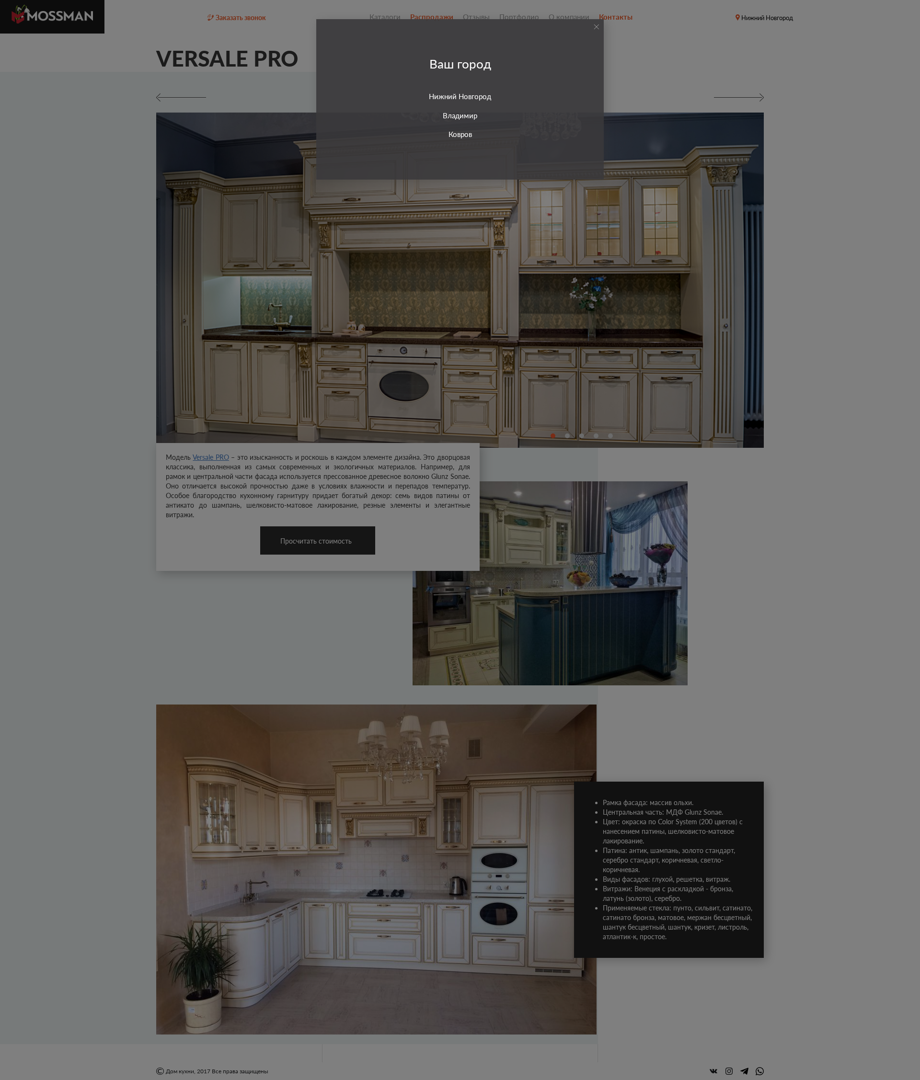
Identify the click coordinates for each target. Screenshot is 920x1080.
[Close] (596, 27)
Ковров (460, 134)
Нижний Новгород (460, 96)
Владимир (460, 115)
